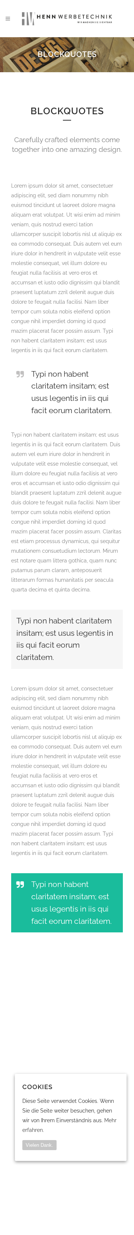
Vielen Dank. (39, 1145)
